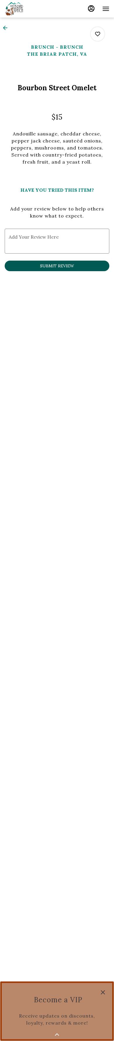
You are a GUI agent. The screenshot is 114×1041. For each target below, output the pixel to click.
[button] (7, 27)
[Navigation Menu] (105, 9)
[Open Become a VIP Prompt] (57, 1034)
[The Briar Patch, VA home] (31, 8)
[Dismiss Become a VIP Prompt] (103, 992)
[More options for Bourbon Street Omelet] (98, 34)
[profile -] (91, 8)
